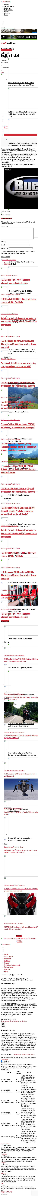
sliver (2, 72)
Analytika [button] (3, 1163)
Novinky (6, 5)
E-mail (3, 245)
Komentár (4, 227)
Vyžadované (6, 1061)
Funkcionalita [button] (5, 1144)
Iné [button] (2, 1184)
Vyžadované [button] (4, 1059)
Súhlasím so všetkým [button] (20, 1021)
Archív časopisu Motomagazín (12, 965)
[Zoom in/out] (6, 1194)
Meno (3, 242)
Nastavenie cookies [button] (7, 1021)
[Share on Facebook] (20, 116)
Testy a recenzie (9, 6)
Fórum (6, 972)
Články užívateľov (8, 968)
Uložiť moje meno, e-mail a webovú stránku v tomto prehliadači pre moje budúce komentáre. (17, 253)
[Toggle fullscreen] (5, 1194)
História (6, 11)
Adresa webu (5, 248)
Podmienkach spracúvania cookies (23, 1054)
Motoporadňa (8, 10)
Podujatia (7, 13)
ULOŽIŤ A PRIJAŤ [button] (6, 1192)
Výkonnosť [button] (4, 1154)
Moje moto (7, 970)
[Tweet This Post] (20, 118)
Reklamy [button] (3, 1173)
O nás (6, 15)
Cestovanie (7, 8)
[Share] (3, 1194)
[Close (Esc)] (1, 1194)
